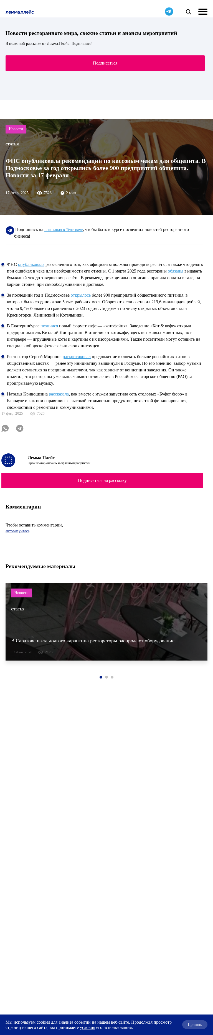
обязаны (175, 271)
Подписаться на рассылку (102, 480)
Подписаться (105, 63)
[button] (101, 677)
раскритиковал (77, 356)
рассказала (59, 394)
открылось (81, 295)
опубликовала (31, 264)
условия (87, 1027)
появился (49, 325)
